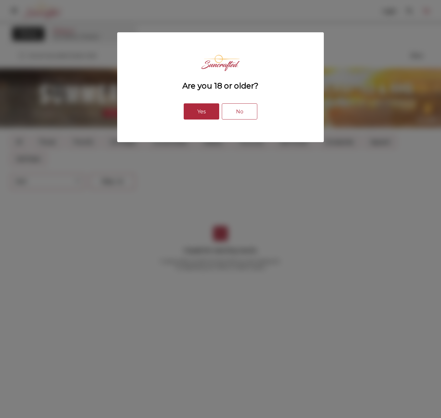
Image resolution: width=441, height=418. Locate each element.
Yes (201, 112)
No (239, 112)
